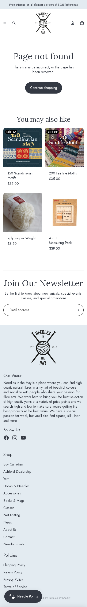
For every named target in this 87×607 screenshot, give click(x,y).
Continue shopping (43, 87)
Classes (8, 507)
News (7, 522)
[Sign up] (78, 310)
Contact (8, 537)
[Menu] (5, 23)
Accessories (12, 493)
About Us (9, 529)
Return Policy (12, 572)
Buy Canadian (13, 464)
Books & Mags (13, 500)
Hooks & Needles (16, 486)
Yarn (6, 478)
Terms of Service (15, 586)
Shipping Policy (14, 565)
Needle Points (13, 544)
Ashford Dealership (17, 471)
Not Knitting (11, 515)
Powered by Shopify (59, 598)
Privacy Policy (13, 579)
